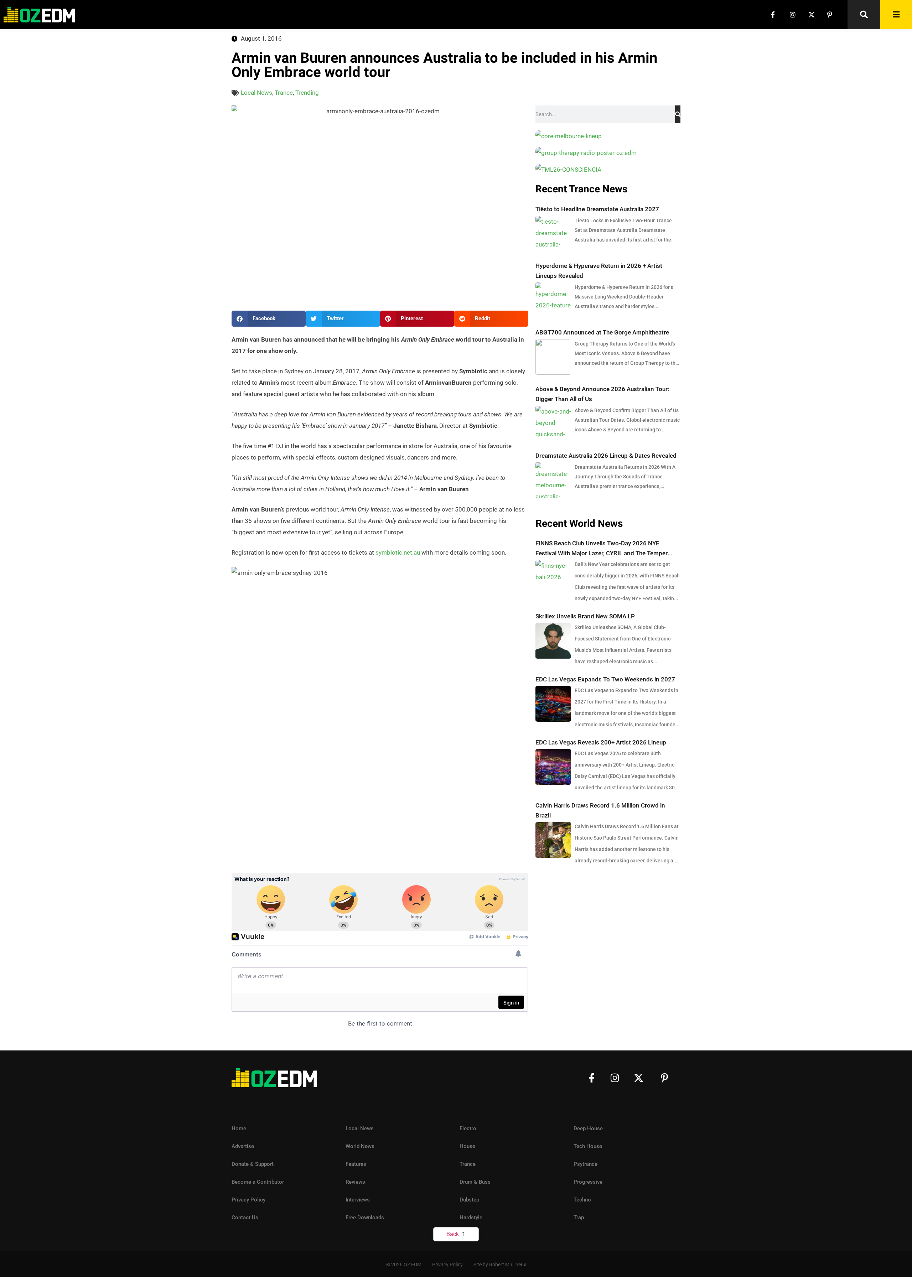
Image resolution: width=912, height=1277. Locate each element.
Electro (468, 1128)
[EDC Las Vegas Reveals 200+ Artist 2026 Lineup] (553, 767)
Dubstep (469, 1199)
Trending (307, 92)
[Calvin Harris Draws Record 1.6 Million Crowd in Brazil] (553, 840)
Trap (579, 1217)
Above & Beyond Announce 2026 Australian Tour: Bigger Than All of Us (602, 394)
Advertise (243, 1146)
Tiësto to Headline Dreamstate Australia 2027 (597, 209)
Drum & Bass (475, 1182)
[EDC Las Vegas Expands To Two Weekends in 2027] (553, 704)
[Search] (677, 114)
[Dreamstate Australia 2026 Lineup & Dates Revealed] (553, 480)
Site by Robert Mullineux (499, 1264)
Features (356, 1164)
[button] (269, 319)
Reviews (355, 1182)
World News (360, 1146)
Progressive (588, 1182)
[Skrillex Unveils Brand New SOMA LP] (553, 641)
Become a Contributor (258, 1182)
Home (239, 1128)
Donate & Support (253, 1164)
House (467, 1146)
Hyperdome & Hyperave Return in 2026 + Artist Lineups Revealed (598, 270)
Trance (284, 92)
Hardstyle (471, 1217)
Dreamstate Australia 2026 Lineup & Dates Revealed (606, 455)
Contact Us (245, 1217)
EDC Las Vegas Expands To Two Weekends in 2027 (605, 679)
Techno (582, 1199)
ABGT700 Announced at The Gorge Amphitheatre (602, 332)
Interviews (358, 1199)
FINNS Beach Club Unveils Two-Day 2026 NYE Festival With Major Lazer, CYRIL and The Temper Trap (601, 549)
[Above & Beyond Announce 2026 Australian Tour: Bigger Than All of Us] (553, 423)
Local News (256, 92)
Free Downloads (365, 1217)
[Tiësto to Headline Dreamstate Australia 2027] (553, 233)
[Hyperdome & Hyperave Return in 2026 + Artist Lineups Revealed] (553, 300)
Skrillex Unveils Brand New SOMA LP (585, 616)
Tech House (588, 1146)
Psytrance (585, 1164)
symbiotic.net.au (397, 552)
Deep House (588, 1128)
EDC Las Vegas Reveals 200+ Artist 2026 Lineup (600, 742)
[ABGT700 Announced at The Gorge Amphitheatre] (553, 357)
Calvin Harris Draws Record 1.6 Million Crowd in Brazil (600, 810)
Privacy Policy (248, 1199)
